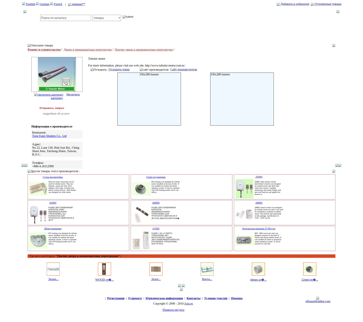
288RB (156, 202)
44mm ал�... (258, 279)
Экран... (53, 279)
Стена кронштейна (53, 177)
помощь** (78, 4)
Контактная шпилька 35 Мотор (258, 228)
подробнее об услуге (56, 113)
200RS (258, 176)
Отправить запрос (52, 107)
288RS (258, 202)
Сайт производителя (183, 69)
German (44, 4)
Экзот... (156, 279)
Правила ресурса (173, 309)
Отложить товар (119, 69)
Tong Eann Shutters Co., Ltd (49, 136)
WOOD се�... (104, 279)
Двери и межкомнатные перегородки (88, 49)
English (30, 4)
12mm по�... (309, 279)
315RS (155, 228)
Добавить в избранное (294, 3)
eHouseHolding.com (318, 301)
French (58, 4)
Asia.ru (188, 303)
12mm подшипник (155, 177)
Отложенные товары (327, 3)
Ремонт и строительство (44, 49)
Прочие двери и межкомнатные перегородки (144, 49)
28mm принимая (52, 228)
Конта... (207, 279)
